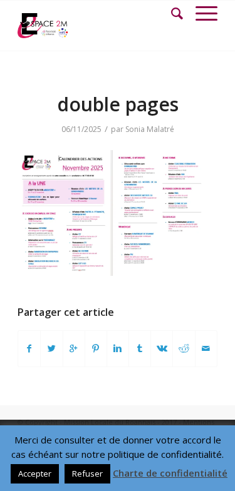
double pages (118, 104)
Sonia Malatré (149, 129)
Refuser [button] (87, 473)
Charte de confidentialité (170, 473)
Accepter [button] (34, 473)
